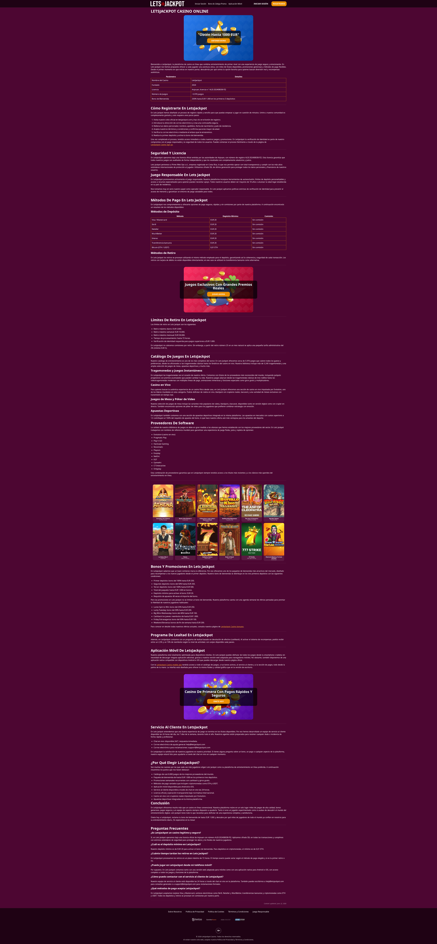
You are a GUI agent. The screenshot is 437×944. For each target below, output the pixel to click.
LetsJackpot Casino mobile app (169, 665)
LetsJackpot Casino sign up (162, 145)
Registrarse (279, 4)
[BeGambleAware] (211, 919)
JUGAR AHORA (218, 294)
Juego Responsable (261, 912)
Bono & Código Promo (217, 4)
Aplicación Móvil (235, 4)
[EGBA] (226, 919)
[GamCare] (197, 919)
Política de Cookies (216, 912)
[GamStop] (240, 919)
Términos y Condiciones (238, 912)
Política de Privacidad (195, 912)
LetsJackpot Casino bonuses (232, 626)
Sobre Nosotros (175, 912)
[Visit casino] (218, 38)
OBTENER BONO (218, 40)
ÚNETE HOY (218, 701)
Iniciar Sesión (200, 4)
